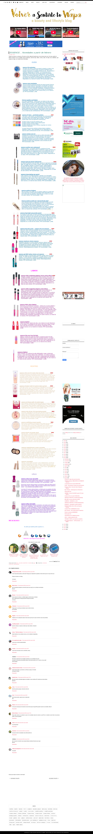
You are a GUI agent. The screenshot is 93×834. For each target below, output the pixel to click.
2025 (65, 440)
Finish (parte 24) (68, 513)
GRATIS (38, 2)
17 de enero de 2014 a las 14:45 (22, 648)
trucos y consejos (41, 822)
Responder (14, 581)
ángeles (13, 615)
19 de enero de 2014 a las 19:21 (22, 730)
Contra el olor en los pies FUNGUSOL (72, 495)
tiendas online (26, 822)
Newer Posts (15, 778)
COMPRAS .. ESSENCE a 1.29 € (71, 501)
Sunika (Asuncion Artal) (17, 667)
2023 (65, 442)
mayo (66, 471)
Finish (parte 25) (68, 491)
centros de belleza (13, 811)
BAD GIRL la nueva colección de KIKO (72, 499)
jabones (15, 818)
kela (13, 695)
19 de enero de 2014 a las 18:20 (21, 722)
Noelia (13, 704)
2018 (65, 450)
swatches (53, 820)
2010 (65, 529)
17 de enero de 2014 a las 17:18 (24, 677)
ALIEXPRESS (52, 2)
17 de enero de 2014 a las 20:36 (21, 687)
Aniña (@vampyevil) (16, 748)
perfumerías (18, 820)
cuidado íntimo (46, 813)
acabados (30, 809)
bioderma (50, 809)
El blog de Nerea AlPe (16, 571)
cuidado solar (38, 813)
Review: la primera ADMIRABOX (71, 512)
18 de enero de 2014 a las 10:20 (21, 704)
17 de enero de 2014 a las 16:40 (28, 667)
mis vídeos (47, 818)
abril (66, 472)
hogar (10, 818)
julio (66, 467)
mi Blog (66, 432)
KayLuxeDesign (65, 832)
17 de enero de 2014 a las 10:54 (28, 571)
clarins (20, 811)
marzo (66, 474)
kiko (19, 818)
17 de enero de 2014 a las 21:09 (20, 695)
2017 (65, 452)
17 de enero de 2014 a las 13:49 (28, 640)
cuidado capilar (12, 813)
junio (66, 469)
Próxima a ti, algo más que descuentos (72, 479)
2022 (65, 444)
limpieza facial (29, 818)
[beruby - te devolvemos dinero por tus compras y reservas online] (73, 423)
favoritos (31, 815)
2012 (65, 525)
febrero (66, 476)
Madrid (16, 809)
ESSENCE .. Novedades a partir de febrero (73, 504)
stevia (49, 820)
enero (66, 477)
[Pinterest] (7, 2)
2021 (65, 445)
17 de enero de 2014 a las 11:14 (23, 585)
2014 (65, 457)
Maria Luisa (14, 585)
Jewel (13, 722)
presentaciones (25, 820)
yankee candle (19, 824)
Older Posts (53, 778)
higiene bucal (54, 815)
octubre (66, 462)
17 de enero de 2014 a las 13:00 (22, 615)
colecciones (31, 811)
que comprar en (34, 820)
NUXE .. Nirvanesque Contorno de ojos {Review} (74, 485)
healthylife (46, 815)
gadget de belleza (39, 815)
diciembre (67, 459)
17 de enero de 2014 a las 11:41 (22, 595)
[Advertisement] (34, 792)
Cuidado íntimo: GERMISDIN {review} (72, 508)
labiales (23, 818)
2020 (65, 447)
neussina (14, 730)
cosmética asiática (39, 811)
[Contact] (17, 2)
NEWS (27, 2)
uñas (10, 824)
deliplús (53, 813)
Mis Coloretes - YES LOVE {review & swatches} (74, 510)
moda (52, 818)
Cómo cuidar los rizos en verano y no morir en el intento (23, 556)
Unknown (14, 606)
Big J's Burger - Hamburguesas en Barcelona (73, 489)
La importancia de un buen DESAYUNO (72, 483)
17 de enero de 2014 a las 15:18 (22, 656)
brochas (55, 809)
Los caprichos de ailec (17, 640)
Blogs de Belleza (76, 432)
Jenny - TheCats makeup (17, 632)
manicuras (41, 818)
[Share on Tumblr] (58, 561)
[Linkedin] (15, 2)
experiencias (25, 815)
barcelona (44, 809)
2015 (65, 456)
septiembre (67, 464)
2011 (65, 527)
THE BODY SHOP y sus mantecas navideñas (73, 518)
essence (20, 815)
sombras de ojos (42, 820)
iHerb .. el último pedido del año (71, 517)
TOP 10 (25, 809)
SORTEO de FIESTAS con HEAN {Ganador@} (74, 497)
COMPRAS (11, 809)
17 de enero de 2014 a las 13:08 (26, 623)
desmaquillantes (13, 815)
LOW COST (44, 2)
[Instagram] (9, 2)
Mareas (13, 595)
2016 (65, 454)
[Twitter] (5, 2)
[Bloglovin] (13, 2)
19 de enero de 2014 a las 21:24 (22, 739)
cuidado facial (30, 813)
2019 (65, 449)
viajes (14, 824)
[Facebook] (4, 2)
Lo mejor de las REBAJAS (68, 54)
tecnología (11, 822)
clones (25, 811)
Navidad (20, 809)
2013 (65, 524)
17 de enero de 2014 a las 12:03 (22, 606)
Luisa (13, 687)
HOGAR (66, 2)
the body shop (19, 822)
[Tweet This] (54, 561)
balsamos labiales (37, 809)
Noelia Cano (14, 677)
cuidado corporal (22, 813)
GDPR (32, 2)
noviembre (67, 460)
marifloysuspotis (15, 623)
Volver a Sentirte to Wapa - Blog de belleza (43, 832)
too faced (33, 822)
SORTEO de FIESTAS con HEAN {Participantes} (74, 502)
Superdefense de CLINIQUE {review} (72, 515)
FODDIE (72, 2)
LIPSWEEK (60, 2)
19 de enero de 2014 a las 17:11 (24, 713)
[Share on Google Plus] (57, 561)
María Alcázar (15, 713)
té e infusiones (55, 822)
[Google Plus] (11, 2)
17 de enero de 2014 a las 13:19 (29, 632)
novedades (16, 564)
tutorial (48, 822)
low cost (11, 564)
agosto (66, 465)
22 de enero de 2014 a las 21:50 (27, 748)
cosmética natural (48, 811)
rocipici (13, 648)
